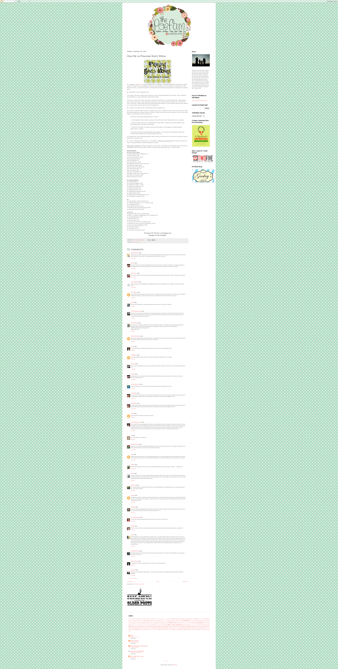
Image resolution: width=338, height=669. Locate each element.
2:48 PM (133, 565)
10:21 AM (133, 258)
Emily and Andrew (135, 336)
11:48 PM (133, 369)
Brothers (180, 621)
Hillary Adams (134, 561)
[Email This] (148, 240)
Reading (207, 628)
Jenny (132, 346)
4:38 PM (133, 480)
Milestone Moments (134, 626)
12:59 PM (133, 287)
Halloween (131, 625)
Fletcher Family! (134, 640)
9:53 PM (133, 359)
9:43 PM (133, 439)
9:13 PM (133, 575)
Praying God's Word (135, 242)
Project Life (176, 628)
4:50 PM (133, 341)
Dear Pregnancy (132, 623)
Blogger (175, 664)
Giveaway (199, 623)
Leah (132, 454)
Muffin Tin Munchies (163, 626)
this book (141, 84)
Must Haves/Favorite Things (176, 626)
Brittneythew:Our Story (172, 621)
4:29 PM (133, 430)
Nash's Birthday (187, 626)
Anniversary (153, 619)
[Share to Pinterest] (154, 240)
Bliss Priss (164, 620)
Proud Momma (182, 628)
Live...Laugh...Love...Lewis (136, 656)
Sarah (132, 302)
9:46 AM (133, 388)
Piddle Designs (143, 628)
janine (132, 473)
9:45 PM (133, 490)
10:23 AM (133, 268)
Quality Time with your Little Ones (196, 628)
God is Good (206, 623)
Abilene (148, 618)
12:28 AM (133, 379)
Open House (195, 626)
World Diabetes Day (134, 642)
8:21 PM (133, 512)
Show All (166, 660)
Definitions (139, 622)
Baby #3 (170, 618)
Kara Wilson (134, 292)
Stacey (132, 495)
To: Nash (178, 629)
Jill (131, 435)
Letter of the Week (161, 625)
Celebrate (186, 621)
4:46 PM (133, 521)
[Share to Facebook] (153, 240)
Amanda (133, 570)
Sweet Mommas (153, 629)
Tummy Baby (198, 629)
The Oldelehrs (134, 323)
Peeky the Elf (136, 628)
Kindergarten (153, 625)
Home (157, 581)
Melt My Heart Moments (203, 625)
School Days (132, 629)
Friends (193, 623)
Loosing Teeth (194, 624)
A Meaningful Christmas (140, 619)
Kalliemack (134, 355)
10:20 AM (133, 398)
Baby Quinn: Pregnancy (192, 619)
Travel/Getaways (191, 629)
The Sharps (134, 393)
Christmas (206, 621)
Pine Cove (149, 628)
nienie (131, 635)
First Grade (188, 622)
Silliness (137, 629)
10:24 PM (133, 460)
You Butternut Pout (134, 647)
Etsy (166, 622)
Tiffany (132, 464)
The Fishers (134, 273)
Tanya (132, 413)
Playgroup (154, 628)
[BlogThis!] (149, 240)
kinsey (132, 263)
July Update (132, 657)
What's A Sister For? (134, 637)
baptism (201, 618)
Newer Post (130, 581)
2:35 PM (133, 530)
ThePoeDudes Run (166, 629)
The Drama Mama (135, 517)
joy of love (139, 625)
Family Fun (171, 623)
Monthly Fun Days (152, 626)
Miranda (133, 507)
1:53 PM (133, 297)
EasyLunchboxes (160, 623)
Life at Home (186, 625)
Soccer (141, 629)
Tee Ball (158, 629)
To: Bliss (173, 629)
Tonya (132, 534)
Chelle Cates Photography (196, 621)
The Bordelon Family (136, 311)
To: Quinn (184, 629)
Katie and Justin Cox (136, 422)
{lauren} (133, 363)
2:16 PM (133, 306)
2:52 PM (133, 318)
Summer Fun (146, 629)
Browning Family (135, 551)
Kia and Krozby (146, 624)
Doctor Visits (152, 623)
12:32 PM (133, 468)
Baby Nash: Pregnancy (179, 619)
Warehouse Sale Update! (135, 652)
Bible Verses (140, 621)
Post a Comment (133, 578)
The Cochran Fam (135, 384)
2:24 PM (133, 546)
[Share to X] (151, 240)
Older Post (185, 581)
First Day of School (180, 623)
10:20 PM (133, 449)
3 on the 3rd (131, 619)
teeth (161, 629)
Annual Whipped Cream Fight (162, 618)
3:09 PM (133, 417)
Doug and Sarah (135, 444)
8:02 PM (133, 350)
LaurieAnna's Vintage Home (137, 651)
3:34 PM (133, 331)
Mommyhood (143, 626)
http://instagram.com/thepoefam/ (199, 100)
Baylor (204, 618)
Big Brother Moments (150, 621)
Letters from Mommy (174, 625)
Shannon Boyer (135, 252)
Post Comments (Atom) (138, 584)
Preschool (171, 628)
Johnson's (133, 485)
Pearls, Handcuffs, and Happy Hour (139, 646)
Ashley (132, 526)
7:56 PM (133, 556)
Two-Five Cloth (204, 629)
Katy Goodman (134, 282)
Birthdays (158, 621)
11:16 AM (133, 277)
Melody (132, 374)
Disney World (145, 623)
